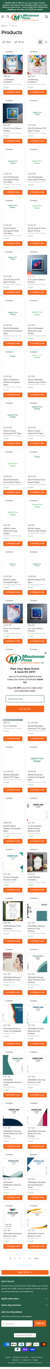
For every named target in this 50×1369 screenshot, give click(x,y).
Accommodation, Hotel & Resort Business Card (35, 828)
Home (3, 26)
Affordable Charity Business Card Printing (36, 1031)
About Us (15, 1360)
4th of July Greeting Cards (11, 629)
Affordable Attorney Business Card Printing (36, 928)
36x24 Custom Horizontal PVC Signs (12, 432)
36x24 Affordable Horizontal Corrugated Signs (12, 330)
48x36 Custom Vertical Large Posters (37, 529)
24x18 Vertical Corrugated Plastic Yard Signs (11, 230)
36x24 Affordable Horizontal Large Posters (35, 330)
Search (7, 1357)
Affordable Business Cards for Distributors (12, 1029)
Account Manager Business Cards (11, 878)
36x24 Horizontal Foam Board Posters (12, 480)
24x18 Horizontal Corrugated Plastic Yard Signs (11, 179)
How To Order (36, 1357)
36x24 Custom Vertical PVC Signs (36, 432)
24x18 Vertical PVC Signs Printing (11, 280)
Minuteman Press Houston (12, 84)
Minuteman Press (34, 833)
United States (23, 1335)
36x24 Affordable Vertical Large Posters (37, 380)
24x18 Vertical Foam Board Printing (36, 229)
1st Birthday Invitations (8, 80)
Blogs (35, 1360)
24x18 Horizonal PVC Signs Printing (37, 129)
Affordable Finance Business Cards (36, 1234)
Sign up (40, 1323)
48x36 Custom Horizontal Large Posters (10, 531)
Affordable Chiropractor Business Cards (12, 1082)
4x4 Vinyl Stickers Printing (35, 629)
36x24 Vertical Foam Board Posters (36, 480)
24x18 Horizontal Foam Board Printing (36, 178)
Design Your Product (20, 1357)
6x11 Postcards (10, 726)
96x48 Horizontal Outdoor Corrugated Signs (36, 777)
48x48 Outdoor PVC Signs (36, 580)
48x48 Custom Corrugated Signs (10, 580)
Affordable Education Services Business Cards (37, 1185)
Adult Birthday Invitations (34, 878)
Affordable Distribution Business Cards (12, 1185)
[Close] (45, 653)
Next (36, 1258)
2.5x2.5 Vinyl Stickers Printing (12, 129)
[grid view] (40, 42)
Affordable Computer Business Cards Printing (37, 1133)
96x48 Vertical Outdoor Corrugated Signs (11, 828)
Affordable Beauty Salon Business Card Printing (36, 980)
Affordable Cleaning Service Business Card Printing (12, 1133)
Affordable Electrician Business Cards (12, 1234)
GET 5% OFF (25, 709)
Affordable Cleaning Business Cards (36, 1081)
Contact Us (26, 1360)
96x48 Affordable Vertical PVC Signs (11, 776)
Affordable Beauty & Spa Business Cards (12, 978)
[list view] (46, 42)
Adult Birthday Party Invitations (12, 927)
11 (29, 1258)
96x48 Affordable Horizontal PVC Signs (37, 727)
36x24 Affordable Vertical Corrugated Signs (11, 382)
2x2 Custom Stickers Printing (36, 280)
